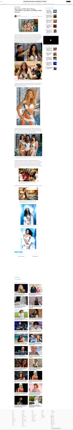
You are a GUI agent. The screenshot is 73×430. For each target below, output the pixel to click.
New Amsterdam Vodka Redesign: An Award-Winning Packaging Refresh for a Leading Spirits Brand (49, 64)
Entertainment (45, 3)
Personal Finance (38, 3)
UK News (25, 3)
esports (23, 422)
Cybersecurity (23, 418)
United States (42, 417)
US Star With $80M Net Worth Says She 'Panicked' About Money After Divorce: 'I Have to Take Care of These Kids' (21, 319)
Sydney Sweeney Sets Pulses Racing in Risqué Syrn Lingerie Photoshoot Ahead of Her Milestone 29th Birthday (35, 369)
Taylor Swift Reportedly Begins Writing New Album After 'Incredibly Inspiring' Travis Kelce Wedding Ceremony (35, 344)
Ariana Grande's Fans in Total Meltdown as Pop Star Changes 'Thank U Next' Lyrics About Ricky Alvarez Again (20, 406)
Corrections (33, 418)
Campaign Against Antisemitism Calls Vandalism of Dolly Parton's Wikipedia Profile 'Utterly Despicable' (35, 406)
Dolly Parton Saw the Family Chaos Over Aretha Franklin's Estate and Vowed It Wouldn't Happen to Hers (20, 307)
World (22, 3)
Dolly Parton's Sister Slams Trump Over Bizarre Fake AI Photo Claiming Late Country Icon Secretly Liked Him (35, 294)
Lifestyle (50, 3)
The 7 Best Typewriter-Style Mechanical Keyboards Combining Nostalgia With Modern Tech (49, 59)
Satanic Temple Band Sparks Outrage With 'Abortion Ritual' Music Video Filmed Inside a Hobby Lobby (35, 307)
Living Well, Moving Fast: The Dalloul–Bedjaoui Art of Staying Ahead (49, 68)
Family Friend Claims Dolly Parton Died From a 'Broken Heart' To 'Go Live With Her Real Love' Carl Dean (20, 394)
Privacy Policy (33, 416)
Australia (42, 412)
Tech (42, 3)
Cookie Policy (33, 417)
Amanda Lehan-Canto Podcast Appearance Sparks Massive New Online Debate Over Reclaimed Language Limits (20, 369)
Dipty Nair (19, 15)
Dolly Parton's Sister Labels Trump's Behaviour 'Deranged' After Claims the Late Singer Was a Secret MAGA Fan (20, 294)
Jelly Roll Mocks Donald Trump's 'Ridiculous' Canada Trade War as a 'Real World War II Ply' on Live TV (20, 331)
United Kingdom (43, 416)
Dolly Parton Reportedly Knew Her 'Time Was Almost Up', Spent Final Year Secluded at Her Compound (35, 381)
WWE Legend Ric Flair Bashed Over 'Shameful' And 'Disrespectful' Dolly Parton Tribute (20, 356)
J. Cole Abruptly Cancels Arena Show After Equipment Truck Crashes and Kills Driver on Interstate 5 (49, 26)
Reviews (53, 3)
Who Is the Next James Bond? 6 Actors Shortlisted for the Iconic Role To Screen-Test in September (35, 356)
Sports (13, 423)
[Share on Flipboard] (37, 16)
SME (34, 3)
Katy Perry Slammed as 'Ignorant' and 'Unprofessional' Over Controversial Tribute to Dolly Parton (49, 31)
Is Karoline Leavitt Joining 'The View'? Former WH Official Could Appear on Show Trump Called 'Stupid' (49, 11)
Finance (23, 417)
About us (33, 412)
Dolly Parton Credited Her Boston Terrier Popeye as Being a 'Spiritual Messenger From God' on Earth (49, 21)
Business (32, 3)
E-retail (22, 412)
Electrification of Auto (24, 416)
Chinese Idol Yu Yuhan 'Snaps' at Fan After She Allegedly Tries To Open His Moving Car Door (35, 331)
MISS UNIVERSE (17, 84)
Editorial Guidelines (35, 256)
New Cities (23, 423)
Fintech (23, 424)
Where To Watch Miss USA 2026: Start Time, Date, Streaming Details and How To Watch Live (20, 381)
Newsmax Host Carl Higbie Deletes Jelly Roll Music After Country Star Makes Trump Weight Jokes (49, 16)
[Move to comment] (41, 16)
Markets (29, 3)
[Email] (40, 16)
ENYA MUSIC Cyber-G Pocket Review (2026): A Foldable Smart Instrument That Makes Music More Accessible (49, 49)
